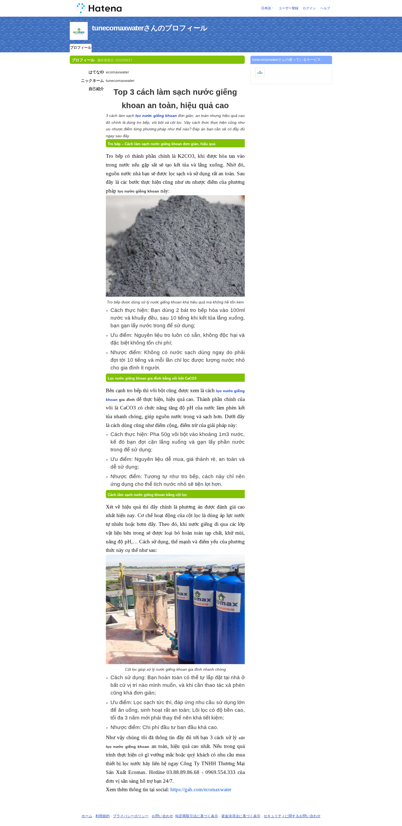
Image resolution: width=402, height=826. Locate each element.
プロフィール (80, 47)
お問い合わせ (162, 816)
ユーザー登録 (288, 8)
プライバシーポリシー (130, 816)
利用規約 (102, 816)
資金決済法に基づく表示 (240, 816)
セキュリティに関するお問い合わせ (292, 816)
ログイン (309, 8)
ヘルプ (325, 8)
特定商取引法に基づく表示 (196, 816)
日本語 (266, 8)
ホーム (86, 816)
